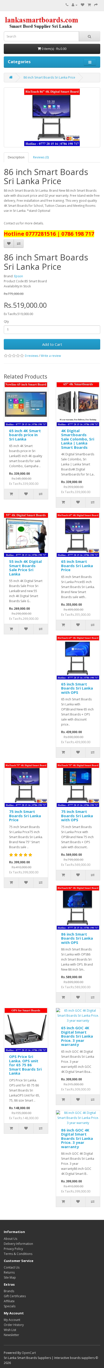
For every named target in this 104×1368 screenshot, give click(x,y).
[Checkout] (96, 5)
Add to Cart (52, 344)
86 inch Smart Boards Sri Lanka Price (49, 77)
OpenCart (29, 1353)
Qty (6, 321)
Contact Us (11, 1267)
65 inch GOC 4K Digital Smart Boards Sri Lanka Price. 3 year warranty (77, 1036)
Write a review (51, 356)
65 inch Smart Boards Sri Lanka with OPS (77, 688)
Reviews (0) (41, 157)
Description (16, 157)
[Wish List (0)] (82, 5)
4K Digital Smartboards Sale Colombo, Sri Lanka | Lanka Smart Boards (77, 439)
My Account (12, 1320)
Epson (18, 276)
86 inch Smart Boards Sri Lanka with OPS (77, 938)
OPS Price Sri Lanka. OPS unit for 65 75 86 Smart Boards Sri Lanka (25, 1065)
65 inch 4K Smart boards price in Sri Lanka (25, 434)
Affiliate (9, 1301)
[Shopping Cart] (89, 5)
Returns (9, 1272)
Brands (9, 1291)
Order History (14, 1325)
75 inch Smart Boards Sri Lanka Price (25, 815)
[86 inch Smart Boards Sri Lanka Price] (52, 117)
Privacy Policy (13, 1249)
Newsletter (11, 1335)
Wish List (10, 1330)
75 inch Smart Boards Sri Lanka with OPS (77, 815)
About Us (10, 1239)
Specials (9, 1306)
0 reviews (31, 356)
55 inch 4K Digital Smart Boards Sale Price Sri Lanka (25, 567)
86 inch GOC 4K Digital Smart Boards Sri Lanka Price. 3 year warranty (77, 1138)
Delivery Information (18, 1244)
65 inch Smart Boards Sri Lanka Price (77, 565)
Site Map (10, 1277)
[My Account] (74, 5)
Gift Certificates (15, 1296)
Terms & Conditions (18, 1254)
